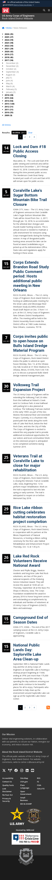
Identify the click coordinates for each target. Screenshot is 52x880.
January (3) (11, 92)
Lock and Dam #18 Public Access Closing (29, 151)
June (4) (9, 80)
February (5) (11, 89)
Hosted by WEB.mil (25, 830)
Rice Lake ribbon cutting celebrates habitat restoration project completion (30, 514)
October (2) (11, 69)
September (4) (12, 71)
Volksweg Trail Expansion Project (29, 387)
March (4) (10, 86)
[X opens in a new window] (4, 770)
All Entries (6, 125)
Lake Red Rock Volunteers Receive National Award (30, 561)
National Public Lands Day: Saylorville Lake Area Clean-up (27, 652)
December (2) (12, 63)
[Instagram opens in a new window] (21, 770)
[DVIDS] (10, 770)
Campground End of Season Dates (30, 619)
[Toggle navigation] (48, 10)
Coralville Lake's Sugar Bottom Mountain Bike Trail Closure (30, 197)
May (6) (9, 83)
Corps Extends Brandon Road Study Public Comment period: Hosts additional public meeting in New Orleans (31, 276)
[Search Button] (43, 10)
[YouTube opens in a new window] (32, 770)
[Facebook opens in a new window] (16, 770)
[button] (24, 5)
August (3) (10, 74)
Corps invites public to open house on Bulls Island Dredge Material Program (30, 343)
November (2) (12, 66)
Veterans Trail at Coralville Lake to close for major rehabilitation (28, 463)
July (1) (9, 77)
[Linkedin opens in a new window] (27, 770)
